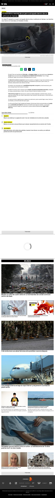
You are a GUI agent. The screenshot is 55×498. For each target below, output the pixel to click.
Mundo (27, 261)
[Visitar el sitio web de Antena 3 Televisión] (4, 483)
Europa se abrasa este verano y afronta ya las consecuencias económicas (38, 316)
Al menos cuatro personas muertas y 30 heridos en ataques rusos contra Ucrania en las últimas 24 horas (39, 468)
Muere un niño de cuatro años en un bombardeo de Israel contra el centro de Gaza (25, 295)
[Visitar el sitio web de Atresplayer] (24, 486)
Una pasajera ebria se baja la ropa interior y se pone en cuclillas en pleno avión (25, 386)
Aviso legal (10, 494)
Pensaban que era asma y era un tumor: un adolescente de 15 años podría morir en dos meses (25, 447)
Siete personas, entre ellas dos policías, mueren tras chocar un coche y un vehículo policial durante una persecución (27, 131)
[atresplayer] (50, 4)
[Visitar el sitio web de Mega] (27, 483)
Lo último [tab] (31, 112)
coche (50, 103)
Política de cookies (27, 494)
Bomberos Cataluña (35, 0)
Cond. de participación (36, 494)
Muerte (6, 116)
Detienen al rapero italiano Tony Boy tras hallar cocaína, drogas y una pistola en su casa (13, 407)
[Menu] (53, 4)
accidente (7, 128)
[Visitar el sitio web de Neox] (16, 483)
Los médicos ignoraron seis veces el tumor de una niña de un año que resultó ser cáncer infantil (13, 316)
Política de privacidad (17, 494)
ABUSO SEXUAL (8, 122)
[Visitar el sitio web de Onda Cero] (39, 483)
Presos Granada (18, 0)
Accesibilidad (44, 494)
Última (46, 4)
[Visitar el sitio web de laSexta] (10, 483)
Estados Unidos (33, 74)
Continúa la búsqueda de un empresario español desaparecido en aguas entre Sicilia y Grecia (38, 407)
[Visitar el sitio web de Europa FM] (44, 483)
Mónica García (4, 0)
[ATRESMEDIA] (27, 479)
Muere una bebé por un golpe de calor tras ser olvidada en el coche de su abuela (26, 118)
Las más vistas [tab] (6, 112)
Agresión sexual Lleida (43, 0)
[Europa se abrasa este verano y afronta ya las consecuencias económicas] (41, 307)
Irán (30, 0)
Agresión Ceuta (11, 0)
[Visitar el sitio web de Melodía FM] (50, 483)
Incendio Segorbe (24, 0)
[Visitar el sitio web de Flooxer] (32, 486)
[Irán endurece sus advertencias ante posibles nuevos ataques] (27, 335)
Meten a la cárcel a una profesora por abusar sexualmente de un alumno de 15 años (27, 124)
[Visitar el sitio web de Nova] (21, 483)
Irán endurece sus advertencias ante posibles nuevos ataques (24, 351)
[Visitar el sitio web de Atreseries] (33, 483)
